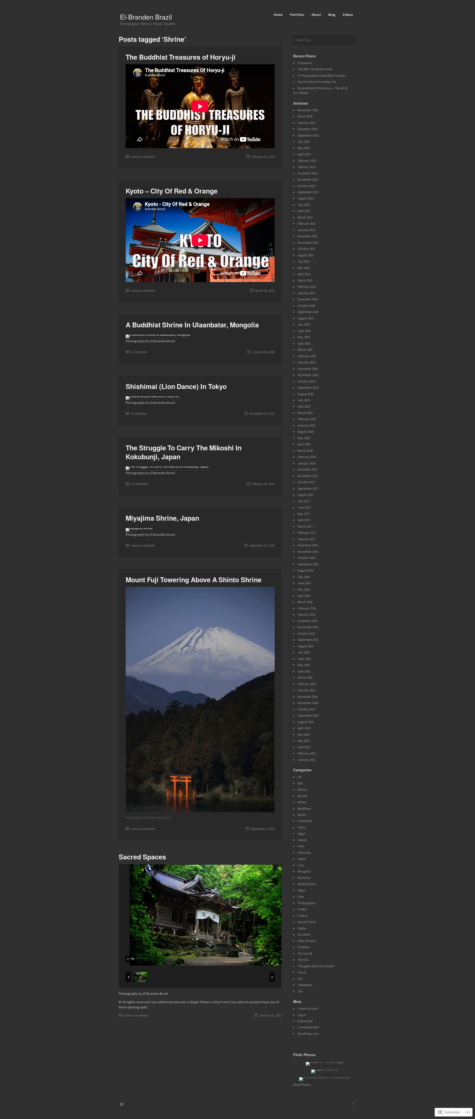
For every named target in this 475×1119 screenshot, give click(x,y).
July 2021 (304, 261)
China (302, 827)
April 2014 (304, 728)
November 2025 (308, 110)
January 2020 (306, 362)
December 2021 (308, 236)
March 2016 (305, 602)
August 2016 (305, 570)
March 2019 (305, 413)
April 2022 (304, 211)
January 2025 (306, 123)
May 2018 (304, 438)
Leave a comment (143, 157)
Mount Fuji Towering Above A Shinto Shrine (193, 579)
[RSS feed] (353, 1103)
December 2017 (308, 469)
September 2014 (308, 715)
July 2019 (304, 400)
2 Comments (139, 484)
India (301, 846)
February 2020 (307, 356)
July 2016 (304, 577)
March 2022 (305, 217)
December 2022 (308, 173)
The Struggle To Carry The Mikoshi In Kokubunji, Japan (183, 452)
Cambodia (305, 821)
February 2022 (307, 223)
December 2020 (308, 299)
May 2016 (304, 589)
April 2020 (304, 343)
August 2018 (305, 432)
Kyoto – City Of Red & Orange (171, 190)
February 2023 (307, 161)
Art (299, 777)
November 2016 (308, 552)
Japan (302, 859)
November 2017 (308, 476)
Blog (331, 14)
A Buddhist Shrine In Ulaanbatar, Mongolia (192, 324)
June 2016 (304, 583)
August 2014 (305, 722)
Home (278, 14)
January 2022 (306, 230)
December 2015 (308, 621)
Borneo (303, 796)
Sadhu (302, 928)
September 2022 (308, 192)
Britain (302, 802)
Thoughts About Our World (316, 966)
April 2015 (304, 671)
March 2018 (305, 451)
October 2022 (306, 186)
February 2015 (307, 684)
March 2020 (305, 350)
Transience (305, 63)
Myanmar (304, 878)
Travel (302, 972)
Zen (300, 991)
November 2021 (308, 243)
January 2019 (306, 425)
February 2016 (307, 608)
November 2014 (308, 703)
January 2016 (306, 614)
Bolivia (302, 789)
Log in (302, 1015)
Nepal (301, 890)
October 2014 (306, 709)
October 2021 (306, 249)
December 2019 (308, 369)
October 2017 (306, 482)
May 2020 (304, 337)
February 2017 (307, 533)
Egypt (301, 833)
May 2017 (304, 514)
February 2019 (307, 419)
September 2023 (308, 135)
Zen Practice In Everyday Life (317, 82)
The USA (303, 960)
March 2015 (305, 678)
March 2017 (305, 526)
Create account (308, 1008)
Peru (301, 897)
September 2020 (308, 312)
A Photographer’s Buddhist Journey (321, 75)
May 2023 (304, 148)
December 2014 (308, 697)
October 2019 (306, 381)
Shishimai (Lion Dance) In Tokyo (176, 386)
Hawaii (302, 840)
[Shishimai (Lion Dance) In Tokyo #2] (152, 396)
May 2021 (304, 268)
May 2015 (304, 665)
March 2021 (305, 280)
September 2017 (308, 489)
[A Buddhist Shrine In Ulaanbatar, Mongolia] (158, 334)
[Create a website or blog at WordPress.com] (121, 1104)
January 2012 (306, 760)
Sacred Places (307, 922)
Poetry (302, 909)
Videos (348, 14)
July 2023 (304, 142)
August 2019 (305, 394)
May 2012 (304, 741)
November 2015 (308, 627)
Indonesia (304, 853)
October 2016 (306, 558)
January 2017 (306, 539)
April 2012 (304, 747)
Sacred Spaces (142, 856)
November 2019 (308, 375)
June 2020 (304, 331)
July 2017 (304, 501)
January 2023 (306, 167)
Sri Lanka (304, 934)
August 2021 (305, 255)
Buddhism (304, 808)
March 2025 (305, 116)
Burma (302, 815)
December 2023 (308, 129)
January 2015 (306, 690)
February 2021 (307, 287)
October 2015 (306, 634)
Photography (307, 903)
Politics (303, 916)
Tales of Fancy (307, 941)
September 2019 (308, 388)
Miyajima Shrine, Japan (162, 518)
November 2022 (308, 179)
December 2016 (308, 545)
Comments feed (308, 1027)
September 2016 (308, 564)
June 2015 (304, 659)
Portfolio (297, 14)
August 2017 (305, 495)
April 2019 (304, 406)
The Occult (305, 953)
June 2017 (304, 507)
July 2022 (304, 205)
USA (300, 979)
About (316, 14)
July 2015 (304, 652)
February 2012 (307, 753)
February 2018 (307, 457)
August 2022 (305, 198)
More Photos (301, 1085)
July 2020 (304, 324)
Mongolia (304, 871)
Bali (300, 783)
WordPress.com (308, 1034)
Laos (301, 865)
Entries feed (305, 1021)
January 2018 (306, 463)
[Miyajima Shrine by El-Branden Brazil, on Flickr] (139, 528)
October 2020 (306, 306)
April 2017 (304, 520)
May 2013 (304, 734)
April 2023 (304, 154)
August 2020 (305, 318)
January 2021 (306, 293)
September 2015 (308, 640)
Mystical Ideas (307, 884)
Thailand (303, 947)
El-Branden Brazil (146, 17)
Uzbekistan (305, 985)
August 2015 (305, 646)
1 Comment (139, 352)
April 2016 (304, 596)
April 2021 (304, 274)
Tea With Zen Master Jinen (315, 69)
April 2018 (304, 444)
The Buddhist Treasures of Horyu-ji (181, 57)
